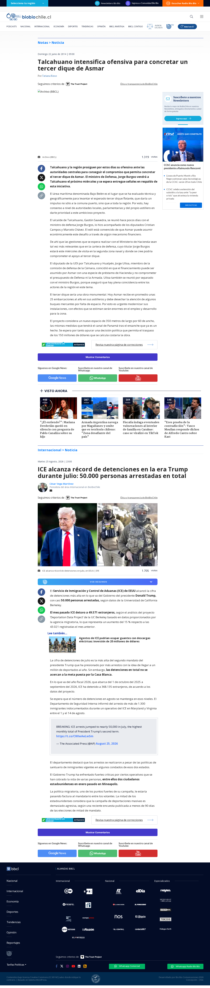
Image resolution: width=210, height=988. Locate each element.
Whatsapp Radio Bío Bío (187, 966)
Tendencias (87, 26)
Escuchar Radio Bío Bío (184, 3)
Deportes (73, 26)
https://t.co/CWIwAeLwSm (74, 736)
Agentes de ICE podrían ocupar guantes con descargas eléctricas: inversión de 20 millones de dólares (114, 639)
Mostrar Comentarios (98, 357)
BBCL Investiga (116, 26)
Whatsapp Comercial (129, 966)
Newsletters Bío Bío (110, 3)
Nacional (26, 26)
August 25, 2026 (107, 743)
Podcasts (12, 26)
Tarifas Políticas (15, 964)
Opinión (101, 26)
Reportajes (13, 943)
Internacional (42, 26)
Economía (59, 26)
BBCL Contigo (135, 26)
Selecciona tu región (23, 3)
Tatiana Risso (49, 76)
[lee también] (63, 644)
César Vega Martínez (62, 483)
